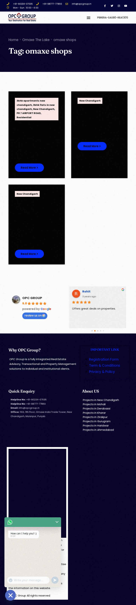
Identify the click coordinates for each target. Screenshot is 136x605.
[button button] (92, 146)
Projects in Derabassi (96, 408)
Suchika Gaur (92, 291)
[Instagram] (118, 5)
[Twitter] (111, 5)
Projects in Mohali (94, 404)
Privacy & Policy (102, 371)
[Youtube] (125, 5)
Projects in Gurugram (96, 421)
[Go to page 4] (103, 330)
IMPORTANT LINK (104, 349)
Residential (24, 117)
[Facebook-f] (104, 5)
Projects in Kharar (94, 413)
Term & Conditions (104, 365)
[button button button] (29, 254)
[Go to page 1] (94, 330)
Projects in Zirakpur (95, 417)
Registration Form (104, 359)
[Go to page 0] (92, 330)
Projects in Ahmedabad (98, 430)
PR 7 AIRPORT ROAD (29, 113)
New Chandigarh (43, 109)
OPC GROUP (32, 298)
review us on (33, 315)
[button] (89, 17)
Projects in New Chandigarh (101, 400)
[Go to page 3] (100, 330)
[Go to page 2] (97, 331)
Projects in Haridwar (96, 425)
